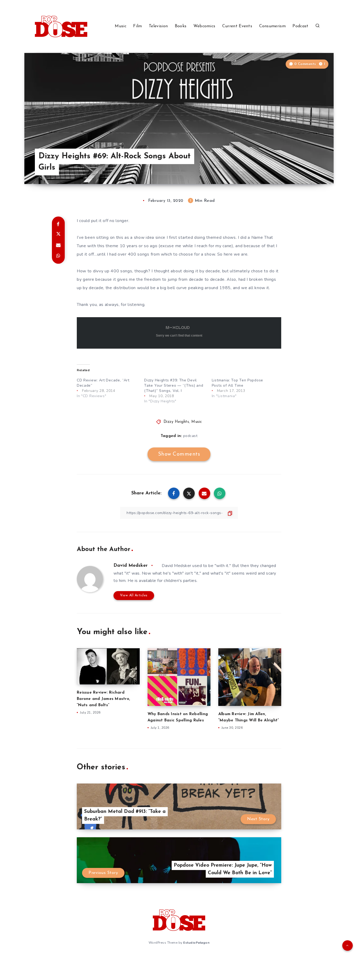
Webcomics (204, 26)
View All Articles (134, 595)
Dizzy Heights (176, 422)
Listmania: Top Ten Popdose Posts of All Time (237, 383)
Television (158, 26)
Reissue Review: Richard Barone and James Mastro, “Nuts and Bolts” (103, 699)
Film (137, 26)
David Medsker (130, 565)
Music (120, 26)
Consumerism (272, 26)
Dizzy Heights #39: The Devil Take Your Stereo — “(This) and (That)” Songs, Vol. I (173, 385)
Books (181, 26)
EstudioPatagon (196, 943)
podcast (190, 435)
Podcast (300, 26)
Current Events (237, 26)
